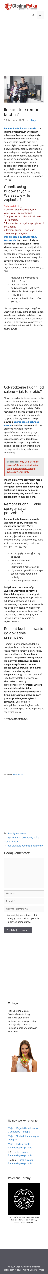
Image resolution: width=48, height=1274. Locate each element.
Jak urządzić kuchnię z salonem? (25, 845)
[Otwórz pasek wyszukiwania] (33, 15)
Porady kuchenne (17, 833)
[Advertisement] (24, 51)
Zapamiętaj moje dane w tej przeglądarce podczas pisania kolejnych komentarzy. (23, 918)
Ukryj (19, 206)
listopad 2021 (18, 774)
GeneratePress (37, 1270)
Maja (10, 1128)
